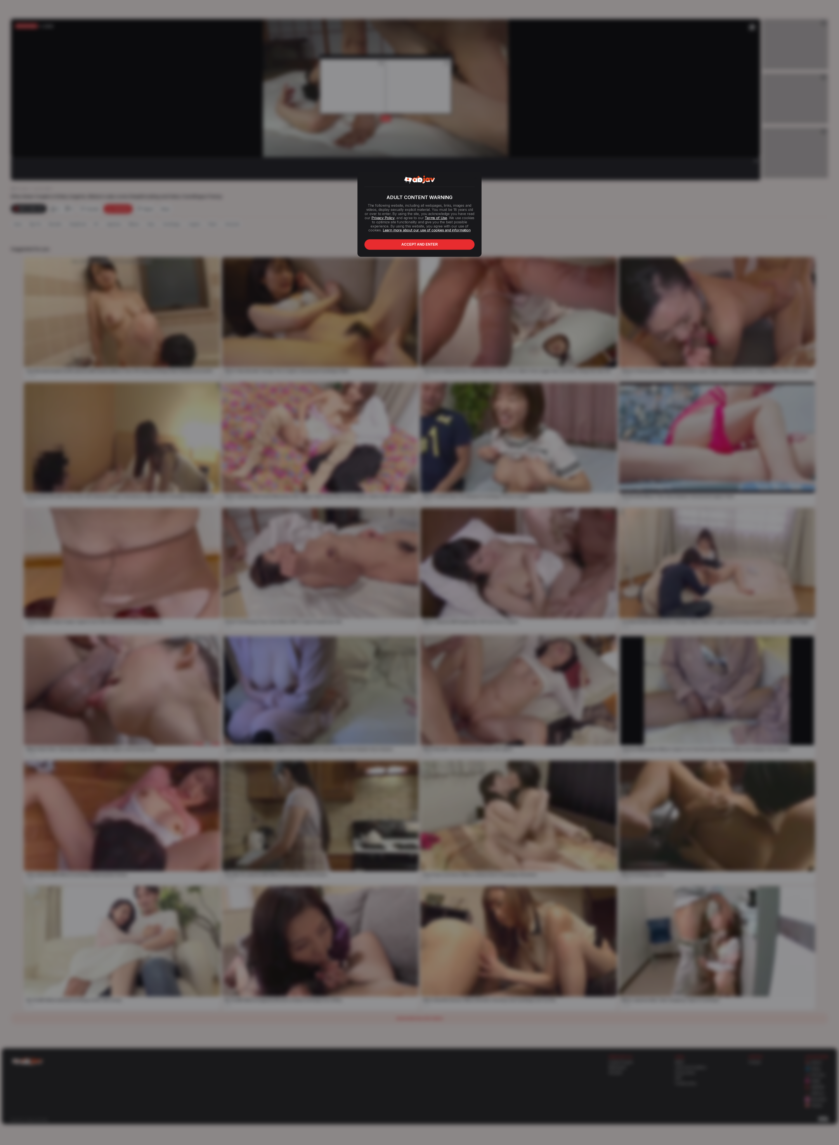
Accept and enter (419, 244)
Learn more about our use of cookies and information (427, 230)
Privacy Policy (382, 218)
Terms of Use (436, 218)
